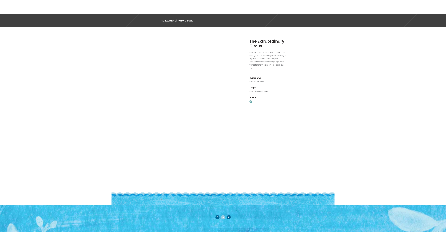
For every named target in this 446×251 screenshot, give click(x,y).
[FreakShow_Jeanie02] (230, 133)
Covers (256, 91)
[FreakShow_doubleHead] (172, 51)
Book (251, 91)
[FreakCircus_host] (230, 92)
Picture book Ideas (256, 81)
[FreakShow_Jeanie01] (172, 161)
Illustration (263, 91)
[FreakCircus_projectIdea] (186, 94)
